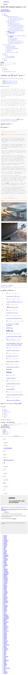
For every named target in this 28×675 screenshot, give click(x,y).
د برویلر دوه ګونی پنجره (16, 18)
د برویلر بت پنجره (14, 20)
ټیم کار (8, 50)
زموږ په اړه (6, 44)
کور (4, 13)
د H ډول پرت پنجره (14, 23)
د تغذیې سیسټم (13, 38)
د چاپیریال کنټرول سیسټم (16, 41)
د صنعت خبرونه (10, 57)
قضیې (4, 53)
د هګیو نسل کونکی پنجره (16, 25)
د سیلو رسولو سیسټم (12, 361)
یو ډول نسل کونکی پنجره (14, 318)
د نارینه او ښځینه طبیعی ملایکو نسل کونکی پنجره (16, 27)
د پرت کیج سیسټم (11, 21)
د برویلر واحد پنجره (15, 17)
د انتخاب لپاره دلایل (12, 48)
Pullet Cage (11, 32)
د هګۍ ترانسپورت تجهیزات (16, 30)
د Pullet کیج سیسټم (11, 31)
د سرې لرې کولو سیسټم (15, 40)
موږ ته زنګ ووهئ (5, 120)
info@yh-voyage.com (5, 11)
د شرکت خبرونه (10, 56)
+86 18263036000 (7, 448)
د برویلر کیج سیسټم (12, 16)
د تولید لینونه (11, 47)
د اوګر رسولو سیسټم (12, 367)
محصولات (5, 14)
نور (7, 34)
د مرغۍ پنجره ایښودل (15, 29)
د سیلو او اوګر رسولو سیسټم (17, 35)
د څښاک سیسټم (13, 39)
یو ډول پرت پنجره (14, 22)
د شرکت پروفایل (11, 45)
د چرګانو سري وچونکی (15, 43)
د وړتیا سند (9, 49)
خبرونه (5, 54)
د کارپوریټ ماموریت (12, 52)
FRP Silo (11, 36)
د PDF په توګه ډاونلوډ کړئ (12, 120)
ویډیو (5, 58)
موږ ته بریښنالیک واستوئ (9, 119)
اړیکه (5, 59)
